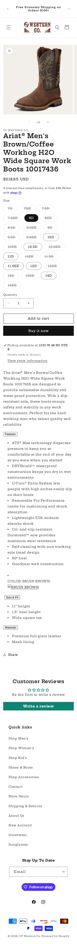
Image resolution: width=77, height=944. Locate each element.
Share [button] (13, 655)
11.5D (51, 257)
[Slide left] (29, 122)
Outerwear (18, 835)
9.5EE (34, 238)
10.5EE (57, 248)
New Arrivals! (20, 825)
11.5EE (13, 266)
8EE (50, 219)
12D (33, 266)
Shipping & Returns (25, 806)
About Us (16, 816)
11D (11, 256)
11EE (31, 257)
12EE (54, 267)
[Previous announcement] (8, 8)
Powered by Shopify (55, 936)
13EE (32, 276)
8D (31, 218)
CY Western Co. (30, 936)
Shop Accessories (24, 777)
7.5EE (15, 219)
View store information (27, 361)
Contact (15, 787)
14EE (14, 286)
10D (50, 237)
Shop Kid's (18, 758)
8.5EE (34, 228)
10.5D (33, 247)
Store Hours (19, 796)
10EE (14, 248)
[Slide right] (48, 122)
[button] (8, 27)
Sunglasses (18, 844)
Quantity (10, 294)
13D (13, 276)
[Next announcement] (69, 8)
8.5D (14, 228)
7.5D (48, 209)
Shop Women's (21, 748)
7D (12, 209)
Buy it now (38, 331)
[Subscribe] (63, 872)
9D (52, 228)
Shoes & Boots (21, 767)
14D (48, 276)
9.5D (14, 238)
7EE (30, 209)
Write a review (38, 706)
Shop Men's (18, 738)
